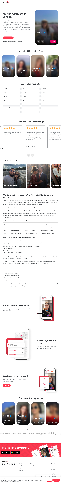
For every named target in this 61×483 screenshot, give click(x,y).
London (24, 96)
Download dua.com (8, 37)
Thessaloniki (7, 108)
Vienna (5, 96)
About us (21, 470)
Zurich (5, 88)
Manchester (25, 108)
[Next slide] (32, 155)
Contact (31, 463)
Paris (5, 100)
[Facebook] (4, 464)
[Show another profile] (42, 41)
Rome (24, 100)
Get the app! (6, 385)
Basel (42, 96)
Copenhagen (7, 111)
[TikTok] (2, 464)
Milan (42, 100)
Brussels (6, 104)
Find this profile (8, 65)
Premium (18, 2)
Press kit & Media (33, 465)
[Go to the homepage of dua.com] (6, 2)
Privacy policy (53, 467)
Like (54, 41)
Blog (41, 463)
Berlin (24, 88)
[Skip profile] (38, 41)
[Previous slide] (28, 155)
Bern (24, 104)
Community (43, 465)
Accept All (56, 480)
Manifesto (38, 2)
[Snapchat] (14, 464)
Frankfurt (43, 88)
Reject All (49, 480)
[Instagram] (7, 464)
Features (13, 2)
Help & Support (31, 2)
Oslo (42, 108)
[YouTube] (9, 464)
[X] (12, 464)
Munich (43, 92)
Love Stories (24, 2)
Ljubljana (25, 111)
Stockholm (44, 104)
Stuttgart (25, 92)
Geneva (5, 92)
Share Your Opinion (45, 2)
